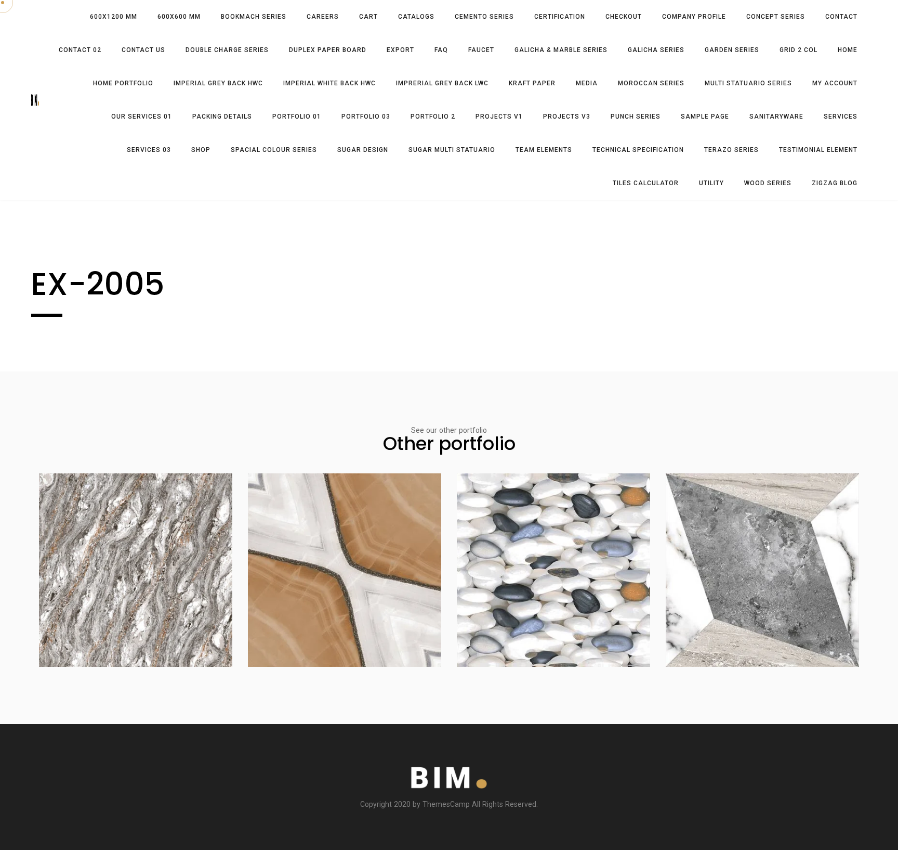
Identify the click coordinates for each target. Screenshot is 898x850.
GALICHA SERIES (656, 50)
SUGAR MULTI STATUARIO (451, 149)
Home (847, 50)
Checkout (623, 16)
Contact (841, 16)
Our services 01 (141, 116)
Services (840, 116)
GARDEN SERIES (732, 50)
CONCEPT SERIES (775, 16)
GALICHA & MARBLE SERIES (561, 50)
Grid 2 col (798, 50)
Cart (368, 16)
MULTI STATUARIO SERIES (748, 83)
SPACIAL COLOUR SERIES (274, 149)
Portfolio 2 (433, 116)
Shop (200, 149)
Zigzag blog (834, 183)
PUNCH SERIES (636, 116)
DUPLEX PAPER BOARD (327, 50)
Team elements (544, 149)
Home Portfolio (123, 83)
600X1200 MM (113, 16)
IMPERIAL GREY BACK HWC (218, 83)
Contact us (143, 50)
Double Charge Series (227, 50)
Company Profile (694, 16)
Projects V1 (499, 116)
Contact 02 (80, 50)
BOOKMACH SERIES (253, 16)
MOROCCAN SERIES (651, 83)
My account (834, 83)
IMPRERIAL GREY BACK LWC (442, 83)
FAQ (441, 50)
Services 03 (149, 149)
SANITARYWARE (776, 116)
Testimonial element (818, 149)
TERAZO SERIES (731, 149)
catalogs (416, 16)
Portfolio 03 (365, 116)
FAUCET (481, 50)
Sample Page (705, 116)
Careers (323, 16)
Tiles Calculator (646, 183)
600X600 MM (179, 16)
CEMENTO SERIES (484, 16)
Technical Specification (638, 149)
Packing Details (222, 116)
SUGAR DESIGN (362, 149)
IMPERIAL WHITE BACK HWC (329, 83)
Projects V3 (566, 116)
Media (587, 83)
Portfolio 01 (296, 116)
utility (711, 183)
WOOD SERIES (767, 183)
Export (400, 50)
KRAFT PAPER (532, 83)
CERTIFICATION (559, 16)
